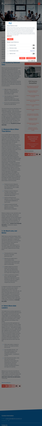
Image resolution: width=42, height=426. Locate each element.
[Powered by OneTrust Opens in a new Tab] (32, 61)
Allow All (10, 39)
